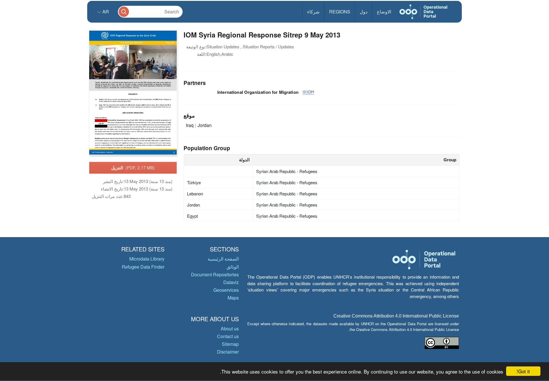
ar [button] (105, 11)
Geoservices (226, 290)
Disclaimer (228, 351)
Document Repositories (215, 274)
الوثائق (232, 266)
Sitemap (230, 344)
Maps (233, 297)
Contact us (228, 336)
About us (230, 328)
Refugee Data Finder (143, 266)
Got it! (523, 371)
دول (363, 11)
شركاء (313, 11)
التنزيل (133, 167)
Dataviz (231, 282)
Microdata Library (146, 258)
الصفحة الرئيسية (223, 258)
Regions (339, 11)
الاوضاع (384, 11)
